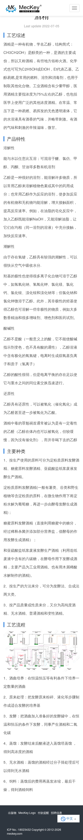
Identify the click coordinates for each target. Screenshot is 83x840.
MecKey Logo (27, 813)
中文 (69, 818)
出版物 (12, 813)
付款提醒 (43, 813)
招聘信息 (56, 813)
